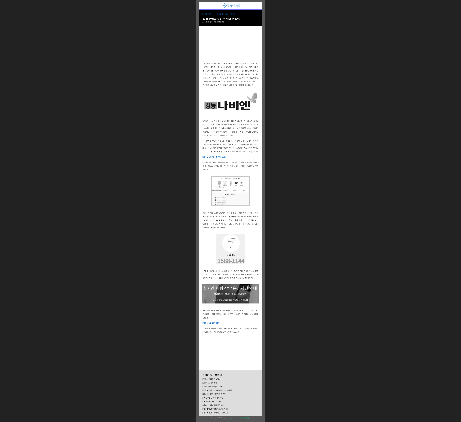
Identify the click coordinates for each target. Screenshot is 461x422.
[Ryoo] (232, 7)
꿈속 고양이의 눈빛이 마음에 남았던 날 (217, 390)
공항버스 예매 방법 (210, 383)
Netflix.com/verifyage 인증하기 (213, 387)
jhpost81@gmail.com (231, 418)
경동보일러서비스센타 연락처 (225, 14)
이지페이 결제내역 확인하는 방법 (215, 413)
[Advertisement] (230, 44)
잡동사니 (211, 14)
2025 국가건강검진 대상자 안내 (214, 394)
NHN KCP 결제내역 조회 (212, 401)
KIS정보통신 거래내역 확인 (213, 398)
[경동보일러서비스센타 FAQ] (214, 157)
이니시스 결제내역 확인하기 (213, 405)
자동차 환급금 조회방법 (212, 379)
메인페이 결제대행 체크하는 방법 (215, 409)
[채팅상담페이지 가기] (211, 323)
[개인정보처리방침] (244, 418)
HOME (204, 14)
